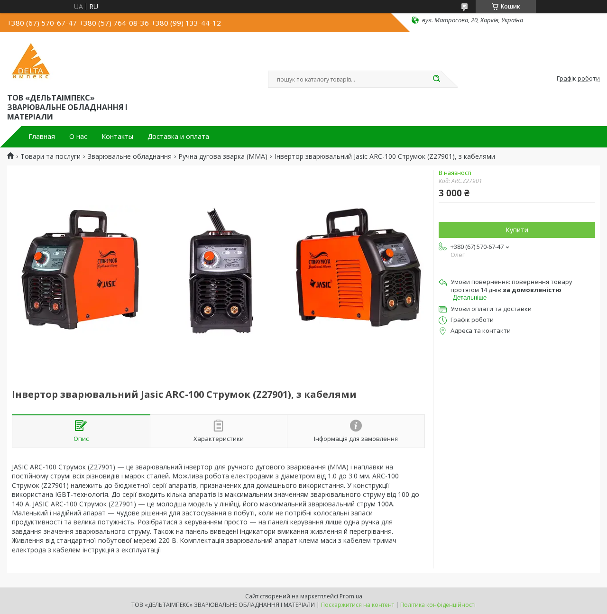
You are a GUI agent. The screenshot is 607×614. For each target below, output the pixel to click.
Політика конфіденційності (438, 605)
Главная (41, 136)
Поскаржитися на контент (357, 605)
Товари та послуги (50, 156)
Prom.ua (351, 596)
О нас (78, 136)
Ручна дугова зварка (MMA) (222, 156)
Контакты (117, 136)
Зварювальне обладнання (130, 156)
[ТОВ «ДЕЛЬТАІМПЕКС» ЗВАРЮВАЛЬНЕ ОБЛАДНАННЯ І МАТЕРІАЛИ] (31, 60)
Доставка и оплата (178, 136)
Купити (517, 229)
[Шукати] (436, 79)
